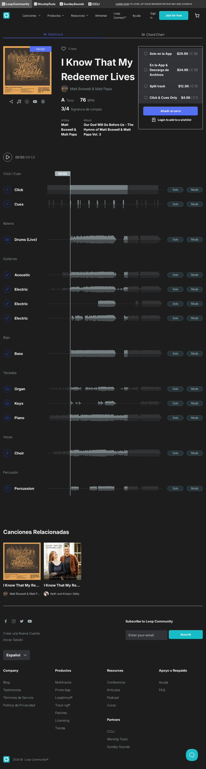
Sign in (153, 15)
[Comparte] (11, 102)
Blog (6, 682)
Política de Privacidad (19, 705)
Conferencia (116, 682)
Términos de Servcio (18, 698)
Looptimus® (64, 698)
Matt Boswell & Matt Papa (69, 129)
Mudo (194, 189)
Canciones (29, 15)
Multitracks (63, 682)
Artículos (113, 690)
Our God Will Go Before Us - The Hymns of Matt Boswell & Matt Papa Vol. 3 (108, 129)
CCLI (110, 731)
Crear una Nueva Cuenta (21, 633)
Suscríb (185, 634)
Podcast (113, 698)
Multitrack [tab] (55, 34)
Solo (175, 189)
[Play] (7, 157)
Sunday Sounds (118, 747)
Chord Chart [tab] (155, 35)
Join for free (174, 15)
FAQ (162, 690)
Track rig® (62, 705)
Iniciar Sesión (13, 640)
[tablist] (103, 34)
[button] (27, 70)
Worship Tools (117, 739)
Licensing (62, 720)
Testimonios (12, 690)
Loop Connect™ (120, 15)
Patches (61, 713)
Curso (111, 705)
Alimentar (101, 15)
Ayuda (137, 15)
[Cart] (197, 15)
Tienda (60, 728)
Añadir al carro (171, 111)
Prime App (62, 690)
